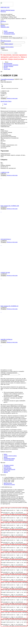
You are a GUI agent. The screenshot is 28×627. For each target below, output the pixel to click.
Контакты (3, 11)
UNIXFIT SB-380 (5, 272)
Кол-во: (3, 95)
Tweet (5, 104)
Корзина (3, 25)
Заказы (5, 31)
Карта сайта (7, 470)
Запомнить (5, 50)
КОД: (2, 82)
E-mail (2, 42)
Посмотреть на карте (9, 484)
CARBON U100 (5, 172)
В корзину (3, 98)
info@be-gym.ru (8, 483)
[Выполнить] (19, 374)
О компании (7, 466)
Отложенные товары (9, 33)
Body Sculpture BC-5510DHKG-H (9, 306)
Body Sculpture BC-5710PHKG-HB (10, 205)
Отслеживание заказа (6, 38)
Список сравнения (9, 32)
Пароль (3, 44)
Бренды (6, 472)
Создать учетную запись (7, 47)
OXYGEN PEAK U (6, 239)
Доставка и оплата (9, 465)
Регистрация (7, 40)
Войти (2, 40)
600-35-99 (5, 7)
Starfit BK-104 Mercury (6, 339)
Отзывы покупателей (9, 469)
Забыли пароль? (9, 44)
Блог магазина (7, 468)
